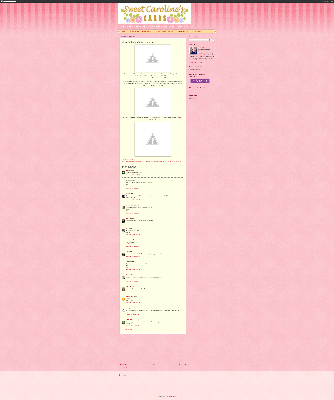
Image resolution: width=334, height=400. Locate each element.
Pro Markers (175, 161)
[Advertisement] (153, 348)
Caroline (202, 47)
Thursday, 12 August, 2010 (132, 314)
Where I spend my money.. (165, 31)
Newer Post (123, 364)
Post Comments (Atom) (132, 368)
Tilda (179, 161)
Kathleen (128, 170)
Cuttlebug (138, 161)
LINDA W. (128, 319)
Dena (127, 228)
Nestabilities (154, 161)
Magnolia (148, 161)
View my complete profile (195, 62)
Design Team (134, 31)
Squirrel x (128, 193)
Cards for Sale (147, 31)
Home (124, 31)
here (199, 69)
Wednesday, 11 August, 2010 (133, 175)
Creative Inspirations (131, 161)
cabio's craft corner (131, 205)
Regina (127, 275)
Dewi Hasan (129, 218)
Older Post (182, 364)
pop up (169, 161)
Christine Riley (130, 296)
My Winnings (183, 31)
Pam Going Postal (130, 244)
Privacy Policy (197, 31)
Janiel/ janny (129, 308)
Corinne (128, 251)
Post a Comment (128, 329)
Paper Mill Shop (161, 161)
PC (166, 161)
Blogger (174, 396)
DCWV (143, 161)
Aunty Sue (128, 286)
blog (180, 117)
